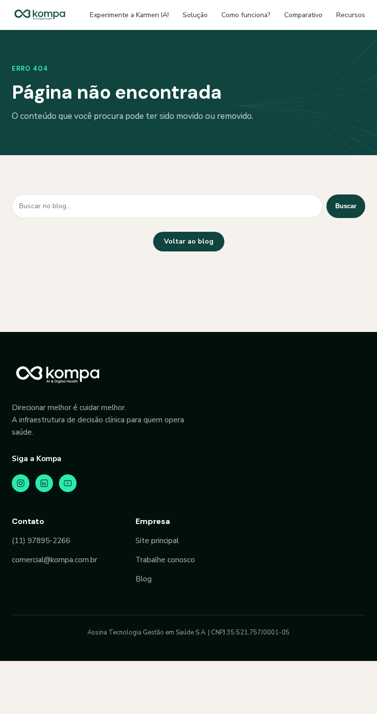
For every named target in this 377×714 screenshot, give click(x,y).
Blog (143, 579)
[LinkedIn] (44, 483)
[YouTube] (68, 483)
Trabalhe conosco (165, 560)
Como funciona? (245, 15)
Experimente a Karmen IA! (129, 15)
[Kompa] (40, 15)
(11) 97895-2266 (41, 541)
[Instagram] (20, 483)
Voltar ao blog (189, 241)
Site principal (157, 541)
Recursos (350, 15)
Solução (195, 15)
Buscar (345, 206)
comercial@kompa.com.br (54, 560)
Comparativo (303, 15)
